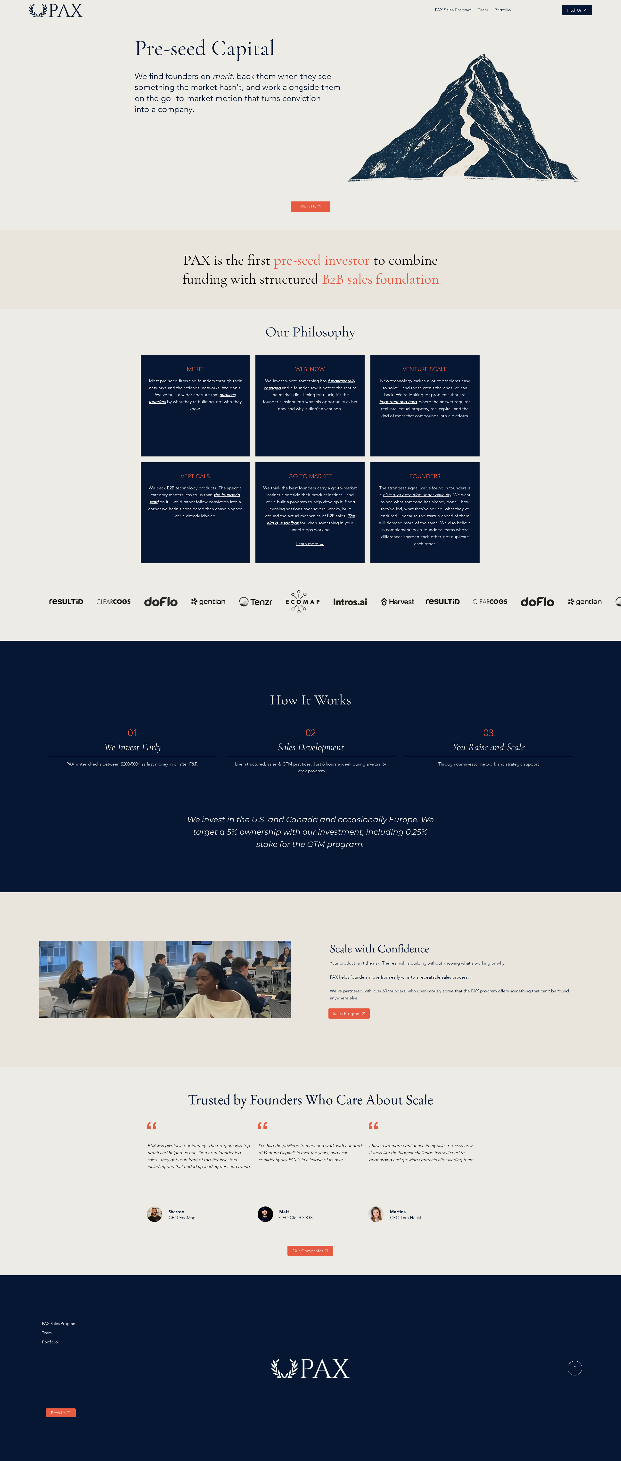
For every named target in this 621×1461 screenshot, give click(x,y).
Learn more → (310, 543)
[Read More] (575, 1368)
